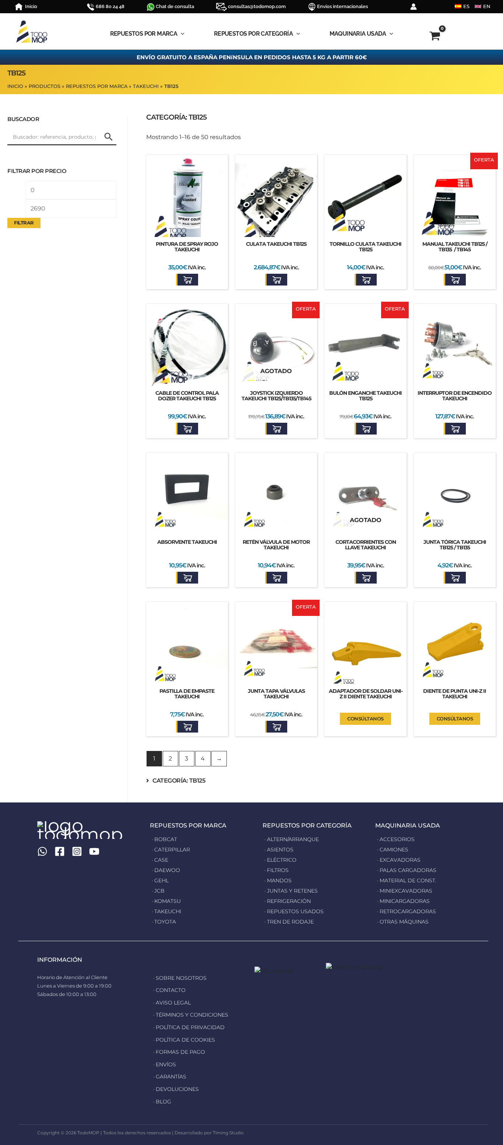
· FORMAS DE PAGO (179, 1052)
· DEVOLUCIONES (176, 1089)
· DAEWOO (166, 870)
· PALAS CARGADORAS (406, 870)
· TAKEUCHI (166, 911)
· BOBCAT (164, 839)
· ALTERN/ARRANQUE (291, 839)
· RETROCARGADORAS (406, 911)
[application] (180, 34)
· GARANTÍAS (169, 1076)
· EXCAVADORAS (399, 860)
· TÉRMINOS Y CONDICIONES (190, 1014)
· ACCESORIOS (396, 839)
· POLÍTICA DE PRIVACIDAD (189, 1027)
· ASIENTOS (278, 849)
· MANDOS (278, 880)
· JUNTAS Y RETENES (291, 890)
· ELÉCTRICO (280, 860)
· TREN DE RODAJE (289, 921)
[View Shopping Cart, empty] (435, 37)
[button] (187, 280)
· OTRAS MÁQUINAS (403, 921)
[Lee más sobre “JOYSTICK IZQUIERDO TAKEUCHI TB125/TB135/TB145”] (276, 429)
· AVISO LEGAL (172, 1002)
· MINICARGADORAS (403, 901)
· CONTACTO (169, 990)
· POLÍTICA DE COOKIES (184, 1039)
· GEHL (160, 880)
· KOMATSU (166, 901)
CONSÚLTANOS (365, 719)
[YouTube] (94, 851)
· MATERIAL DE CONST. (406, 880)
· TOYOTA (164, 921)
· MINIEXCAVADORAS (404, 890)
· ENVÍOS (164, 1064)
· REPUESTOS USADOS (294, 911)
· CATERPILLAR (171, 849)
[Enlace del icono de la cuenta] (413, 6)
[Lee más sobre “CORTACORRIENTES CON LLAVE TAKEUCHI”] (366, 578)
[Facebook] (59, 851)
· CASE (160, 860)
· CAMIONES (392, 849)
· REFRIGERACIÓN (287, 901)
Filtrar (24, 223)
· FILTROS (276, 870)
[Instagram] (77, 851)
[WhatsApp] (42, 851)
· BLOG (162, 1101)
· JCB (158, 890)
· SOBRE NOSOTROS (180, 978)
